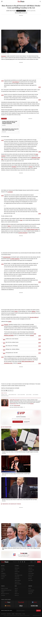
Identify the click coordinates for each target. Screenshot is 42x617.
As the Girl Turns (13, 403)
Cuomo (16, 311)
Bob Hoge (30, 578)
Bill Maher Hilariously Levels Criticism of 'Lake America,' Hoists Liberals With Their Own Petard (19, 499)
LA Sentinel (10, 191)
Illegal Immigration (18, 580)
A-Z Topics (17, 565)
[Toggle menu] (2, 1)
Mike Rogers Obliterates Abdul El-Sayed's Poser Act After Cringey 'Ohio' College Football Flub (21, 548)
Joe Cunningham (31, 573)
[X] (18, 562)
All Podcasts (3, 595)
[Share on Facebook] (20, 12)
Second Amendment (18, 583)
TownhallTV (3, 576)
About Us (16, 588)
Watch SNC (30, 593)
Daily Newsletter (30, 591)
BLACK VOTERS (28, 394)
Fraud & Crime (17, 578)
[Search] (40, 1)
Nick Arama (30, 576)
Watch (2, 571)
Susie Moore (30, 571)
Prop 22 (30, 166)
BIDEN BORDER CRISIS (12, 394)
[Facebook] (22, 562)
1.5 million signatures (15, 258)
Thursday (6, 324)
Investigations (3, 573)
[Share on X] (16, 12)
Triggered (2, 591)
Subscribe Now (27, 421)
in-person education (22, 232)
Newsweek (3, 56)
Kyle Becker (4, 453)
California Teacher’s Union (32, 229)
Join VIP (29, 588)
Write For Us (17, 595)
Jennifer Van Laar (31, 569)
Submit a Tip (17, 593)
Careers (16, 591)
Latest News (3, 569)
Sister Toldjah (30, 580)
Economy (16, 573)
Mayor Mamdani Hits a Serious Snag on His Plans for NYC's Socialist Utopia (16, 473)
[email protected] (17, 405)
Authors (2, 578)
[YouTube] (24, 562)
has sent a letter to (34, 317)
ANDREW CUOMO (4, 394)
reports (9, 321)
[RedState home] (5, 562)
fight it (9, 226)
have (21, 220)
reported (32, 335)
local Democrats (6, 257)
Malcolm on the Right (4, 588)
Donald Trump (17, 571)
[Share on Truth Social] (18, 12)
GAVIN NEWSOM (35, 394)
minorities (14, 166)
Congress (16, 569)
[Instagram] (20, 562)
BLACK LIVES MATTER (21, 394)
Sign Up (38, 610)
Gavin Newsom (15, 81)
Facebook (31, 403)
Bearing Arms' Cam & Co (5, 593)
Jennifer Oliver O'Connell (11, 10)
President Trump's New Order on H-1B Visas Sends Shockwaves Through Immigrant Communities (20, 451)
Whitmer (34, 311)
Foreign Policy (17, 576)
